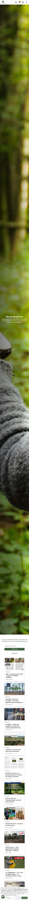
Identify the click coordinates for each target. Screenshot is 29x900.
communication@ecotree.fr (19, 641)
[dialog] (14, 893)
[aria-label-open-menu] (26, 2)
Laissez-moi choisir (5, 897)
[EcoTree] (3, 2)
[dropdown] (15, 2)
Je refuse (18, 897)
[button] (19, 2)
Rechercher (14, 649)
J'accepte (24, 897)
